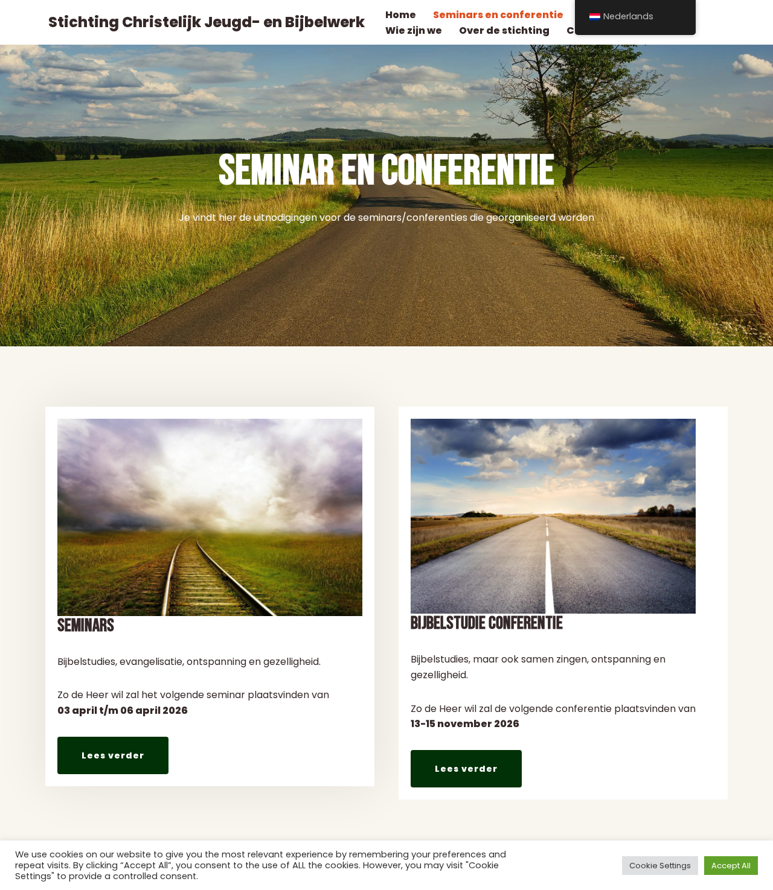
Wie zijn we (413, 30)
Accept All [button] (731, 865)
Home (400, 15)
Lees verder (113, 755)
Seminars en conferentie (498, 15)
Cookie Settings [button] (660, 865)
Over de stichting (504, 30)
